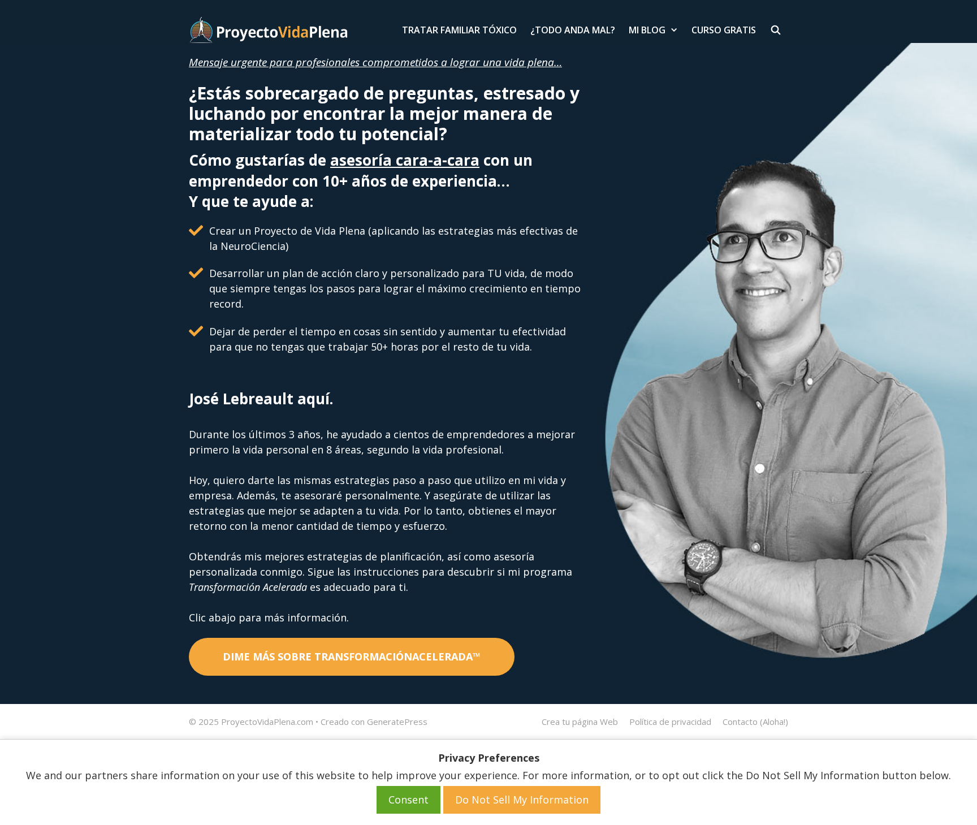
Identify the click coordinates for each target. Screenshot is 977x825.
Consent (408, 799)
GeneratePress (397, 721)
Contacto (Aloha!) (755, 721)
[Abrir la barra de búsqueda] (775, 30)
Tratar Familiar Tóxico (459, 30)
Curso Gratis (723, 30)
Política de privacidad (670, 721)
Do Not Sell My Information (522, 799)
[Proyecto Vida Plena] (268, 30)
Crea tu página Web (580, 721)
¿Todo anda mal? (572, 30)
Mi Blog (647, 30)
